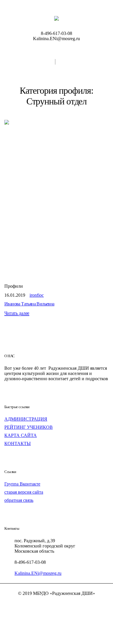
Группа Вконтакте (22, 483)
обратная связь (18, 500)
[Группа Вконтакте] (56, 603)
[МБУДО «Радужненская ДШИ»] (56, 18)
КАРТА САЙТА (20, 435)
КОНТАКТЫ (17, 443)
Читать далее (16, 313)
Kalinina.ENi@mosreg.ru (37, 573)
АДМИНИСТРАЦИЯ (25, 419)
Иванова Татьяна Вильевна (29, 303)
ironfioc (37, 295)
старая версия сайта (23, 492)
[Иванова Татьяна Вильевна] (56, 197)
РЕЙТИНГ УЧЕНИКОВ (28, 427)
